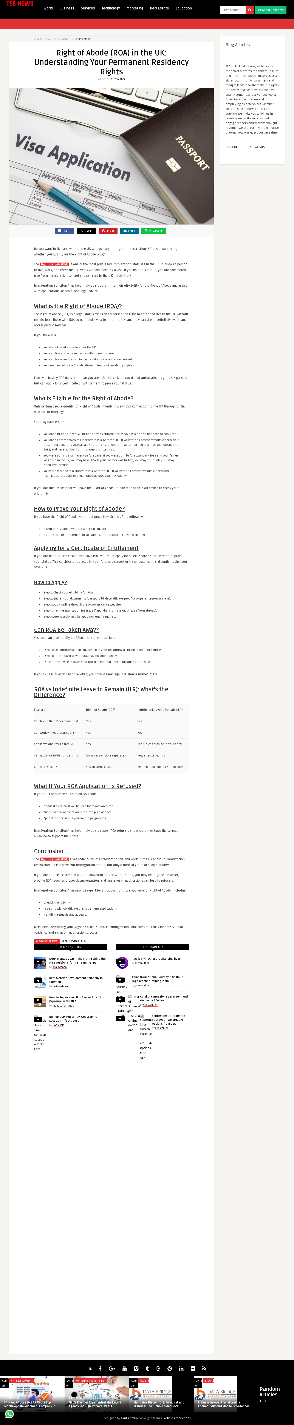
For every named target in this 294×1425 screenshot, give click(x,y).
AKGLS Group (129, 1418)
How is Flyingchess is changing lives (156, 959)
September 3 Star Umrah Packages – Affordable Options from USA (168, 1019)
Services (88, 8)
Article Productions (177, 1418)
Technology (111, 8)
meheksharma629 (63, 1005)
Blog (143, 1380)
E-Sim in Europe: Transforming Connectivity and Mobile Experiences (223, 1404)
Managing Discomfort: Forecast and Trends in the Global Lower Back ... (158, 1404)
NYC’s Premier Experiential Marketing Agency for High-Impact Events (95, 1404)
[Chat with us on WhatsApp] (9, 1415)
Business (66, 8)
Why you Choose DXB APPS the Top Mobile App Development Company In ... (31, 1404)
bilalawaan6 (60, 967)
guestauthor (117, 79)
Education (184, 8)
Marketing (135, 8)
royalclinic (58, 1025)
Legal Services (70, 941)
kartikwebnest (61, 986)
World (48, 8)
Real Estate (159, 8)
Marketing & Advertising (90, 1380)
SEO (83, 941)
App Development (21, 1380)
